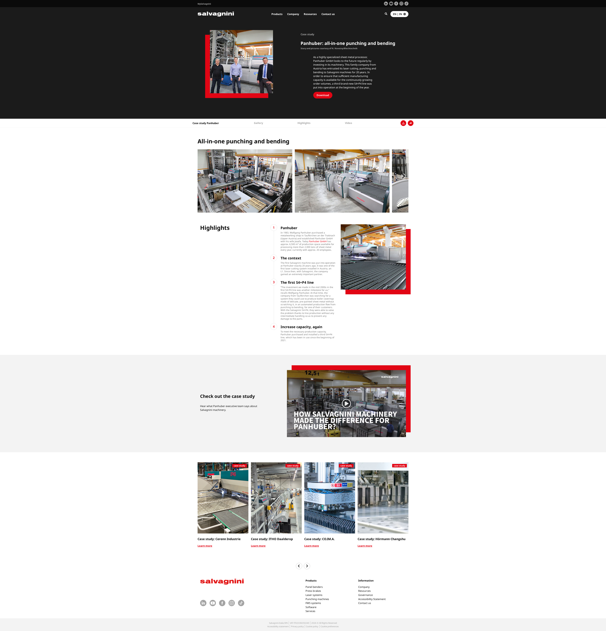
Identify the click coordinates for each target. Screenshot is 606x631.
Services (310, 611)
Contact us (328, 14)
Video (348, 123)
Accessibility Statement (372, 599)
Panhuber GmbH (318, 241)
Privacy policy (297, 626)
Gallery (258, 123)
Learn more (205, 546)
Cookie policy (312, 626)
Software (311, 607)
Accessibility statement (278, 626)
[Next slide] (403, 176)
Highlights (303, 123)
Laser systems (314, 595)
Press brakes (313, 591)
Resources (310, 14)
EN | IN (398, 14)
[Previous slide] (202, 176)
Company (293, 14)
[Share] (410, 123)
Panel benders (314, 587)
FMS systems (313, 603)
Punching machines (317, 599)
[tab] (299, 212)
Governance (365, 595)
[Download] (403, 123)
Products (276, 14)
